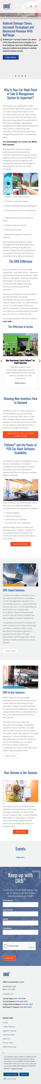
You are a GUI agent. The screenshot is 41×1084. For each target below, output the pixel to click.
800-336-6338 (19, 999)
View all (19, 857)
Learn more (10, 651)
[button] (10, 1079)
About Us (6, 1039)
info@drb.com (8, 994)
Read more (20, 383)
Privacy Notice (17, 1068)
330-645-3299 (21, 1001)
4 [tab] (25, 76)
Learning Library (9, 1035)
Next (40, 39)
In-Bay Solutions (9, 1027)
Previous (1, 39)
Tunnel (5, 1023)
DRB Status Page (9, 1047)
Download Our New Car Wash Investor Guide (20, 434)
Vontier (21, 982)
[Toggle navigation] (36, 6)
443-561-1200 (27, 1004)
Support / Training (9, 1031)
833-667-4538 (26, 1007)
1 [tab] (15, 76)
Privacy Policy (8, 1043)
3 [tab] (22, 76)
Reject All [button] (24, 1074)
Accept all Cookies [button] (11, 1074)
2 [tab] (18, 76)
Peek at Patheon (20, 544)
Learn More (10, 57)
